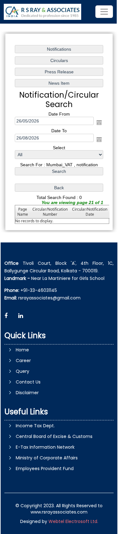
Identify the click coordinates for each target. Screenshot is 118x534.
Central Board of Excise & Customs (54, 436)
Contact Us (28, 382)
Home (22, 350)
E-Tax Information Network (45, 447)
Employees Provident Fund (45, 468)
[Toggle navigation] (104, 11)
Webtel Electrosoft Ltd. (73, 521)
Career (23, 360)
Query (22, 371)
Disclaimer (27, 392)
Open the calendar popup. (99, 122)
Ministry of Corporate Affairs (47, 458)
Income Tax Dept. (35, 425)
